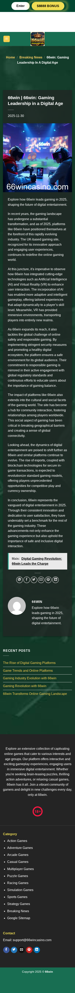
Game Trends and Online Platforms (28, 670)
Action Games (17, 841)
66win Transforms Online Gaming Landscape (35, 693)
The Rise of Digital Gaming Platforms (29, 663)
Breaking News (30, 57)
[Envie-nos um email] (21, 950)
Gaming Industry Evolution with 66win (29, 678)
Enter (20, 6)
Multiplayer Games (20, 869)
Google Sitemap (18, 918)
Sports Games (17, 897)
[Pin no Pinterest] (48, 580)
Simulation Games (20, 890)
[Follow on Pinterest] (29, 950)
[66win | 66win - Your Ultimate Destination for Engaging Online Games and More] (38, 39)
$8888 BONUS (48, 6)
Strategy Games (18, 904)
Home (10, 57)
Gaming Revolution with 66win (24, 686)
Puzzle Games (17, 876)
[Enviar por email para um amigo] (41, 580)
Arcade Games (17, 855)
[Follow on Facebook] (6, 950)
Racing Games (17, 883)
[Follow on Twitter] (14, 950)
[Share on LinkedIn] (55, 580)
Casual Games (17, 861)
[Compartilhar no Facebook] (26, 580)
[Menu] (6, 39)
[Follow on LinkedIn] (37, 950)
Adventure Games (20, 848)
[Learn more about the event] (37, 21)
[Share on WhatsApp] (19, 580)
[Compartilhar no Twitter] (34, 580)
